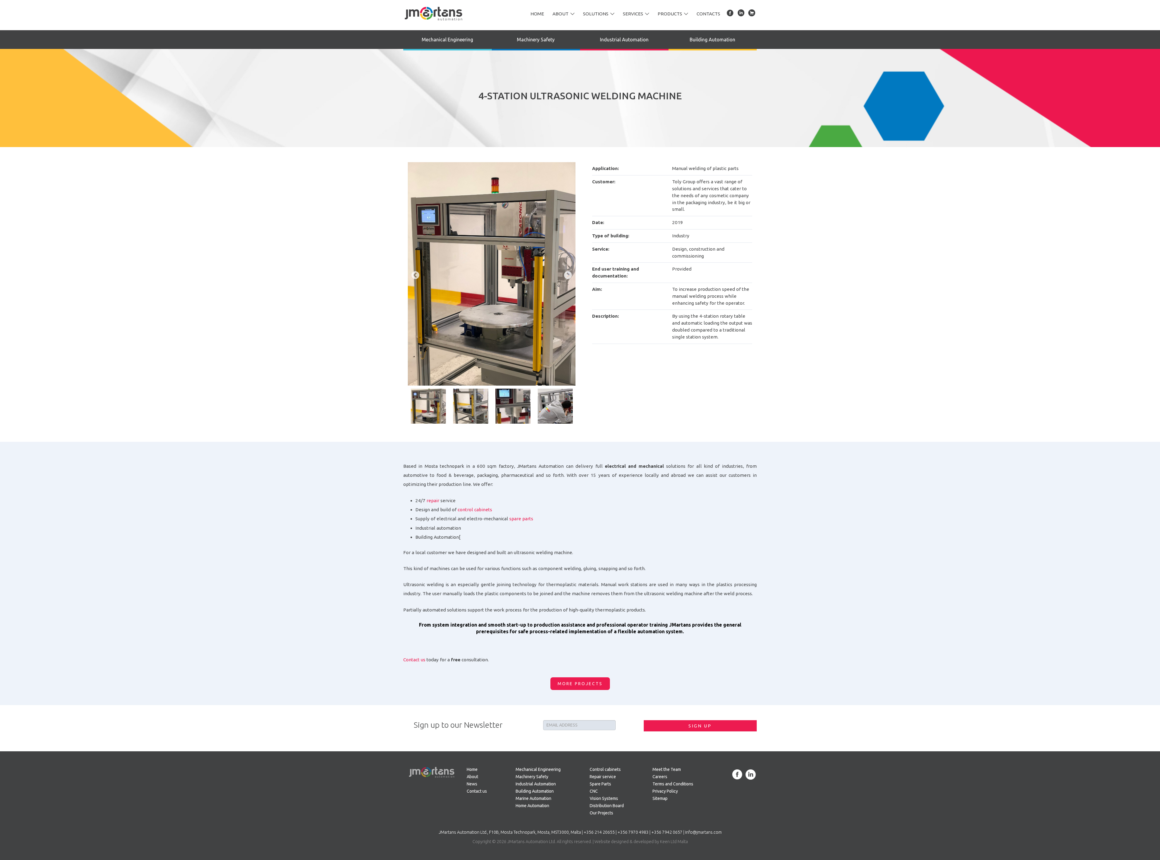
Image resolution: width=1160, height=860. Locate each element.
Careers (659, 776)
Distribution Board (607, 805)
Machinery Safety (536, 39)
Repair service (603, 776)
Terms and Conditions (672, 783)
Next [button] (566, 274)
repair (433, 500)
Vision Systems (604, 798)
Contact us (414, 659)
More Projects (580, 683)
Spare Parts (600, 783)
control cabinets (475, 509)
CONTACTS (708, 13)
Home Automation (532, 805)
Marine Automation (533, 798)
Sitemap (660, 798)
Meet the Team (666, 769)
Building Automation (712, 39)
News (472, 783)
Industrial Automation (624, 39)
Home (537, 13)
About (561, 13)
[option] (491, 274)
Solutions (595, 13)
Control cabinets (605, 769)
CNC (594, 791)
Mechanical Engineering (447, 39)
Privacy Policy (665, 791)
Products (670, 13)
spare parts (521, 518)
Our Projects (601, 812)
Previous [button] (414, 274)
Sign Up (700, 725)
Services (633, 13)
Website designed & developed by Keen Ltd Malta (641, 841)
